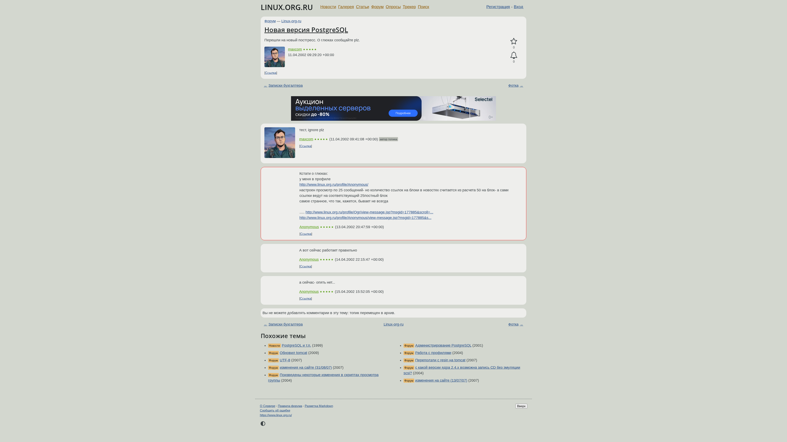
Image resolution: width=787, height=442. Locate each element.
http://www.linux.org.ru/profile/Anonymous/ (333, 185)
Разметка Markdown (319, 406)
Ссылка (270, 72)
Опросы (393, 7)
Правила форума (290, 406)
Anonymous (309, 227)
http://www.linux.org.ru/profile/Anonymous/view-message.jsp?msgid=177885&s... (365, 218)
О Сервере (267, 406)
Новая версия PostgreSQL (306, 29)
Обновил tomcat (293, 353)
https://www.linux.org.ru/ (276, 415)
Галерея (346, 7)
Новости (328, 7)
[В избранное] (514, 41)
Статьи (362, 7)
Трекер (409, 7)
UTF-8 (285, 360)
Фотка (513, 85)
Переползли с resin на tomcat (440, 360)
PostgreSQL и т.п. (296, 345)
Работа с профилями (433, 353)
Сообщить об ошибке (275, 410)
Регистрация (498, 7)
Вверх (521, 406)
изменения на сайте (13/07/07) (441, 380)
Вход (518, 7)
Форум (377, 7)
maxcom (295, 49)
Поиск (423, 7)
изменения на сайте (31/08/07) (306, 367)
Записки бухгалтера (285, 85)
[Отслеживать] (514, 55)
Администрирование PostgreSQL (443, 345)
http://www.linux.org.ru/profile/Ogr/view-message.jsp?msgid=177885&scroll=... (369, 212)
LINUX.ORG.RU (287, 7)
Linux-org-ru (291, 21)
